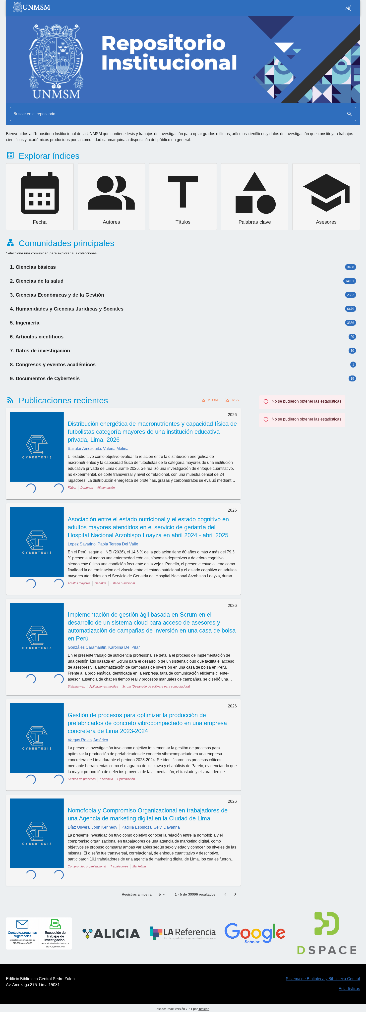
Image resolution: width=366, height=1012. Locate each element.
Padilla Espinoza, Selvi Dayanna (151, 819)
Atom (213, 400)
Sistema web (76, 681)
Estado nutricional (123, 580)
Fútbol (72, 487)
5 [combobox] (160, 876)
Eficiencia (106, 773)
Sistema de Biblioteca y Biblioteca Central (323, 960)
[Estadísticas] (348, 8)
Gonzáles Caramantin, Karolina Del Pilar (104, 641)
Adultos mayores (79, 580)
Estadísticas (349, 970)
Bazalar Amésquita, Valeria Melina (98, 448)
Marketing (139, 858)
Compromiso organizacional (87, 858)
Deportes (86, 487)
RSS (235, 400)
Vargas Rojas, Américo (88, 734)
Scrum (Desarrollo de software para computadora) (156, 681)
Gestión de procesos (82, 773)
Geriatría (100, 580)
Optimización (126, 773)
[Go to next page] (235, 876)
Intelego (203, 990)
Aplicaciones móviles (103, 681)
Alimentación (106, 487)
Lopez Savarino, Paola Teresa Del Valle (103, 541)
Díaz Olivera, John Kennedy (92, 819)
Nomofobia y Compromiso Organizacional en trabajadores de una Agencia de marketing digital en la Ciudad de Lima (148, 806)
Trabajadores (119, 858)
